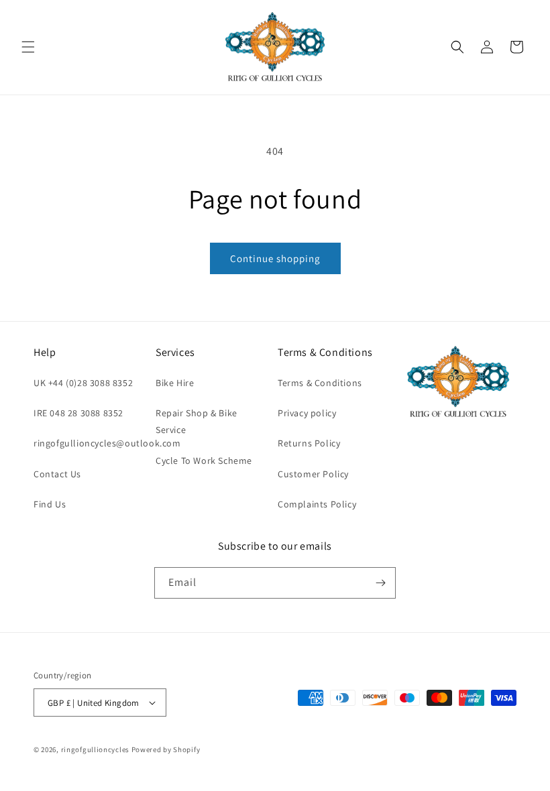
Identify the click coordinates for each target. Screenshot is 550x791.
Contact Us (57, 474)
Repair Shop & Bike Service (196, 421)
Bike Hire (175, 383)
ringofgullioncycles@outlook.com (107, 443)
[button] (28, 47)
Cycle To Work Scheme (204, 460)
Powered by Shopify (166, 749)
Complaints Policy (317, 504)
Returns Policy (309, 443)
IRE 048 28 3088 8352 (78, 413)
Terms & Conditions (320, 383)
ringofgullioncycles (95, 749)
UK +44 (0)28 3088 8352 (83, 383)
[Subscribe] (380, 583)
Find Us (50, 504)
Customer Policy (313, 474)
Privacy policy (307, 413)
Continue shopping (275, 258)
